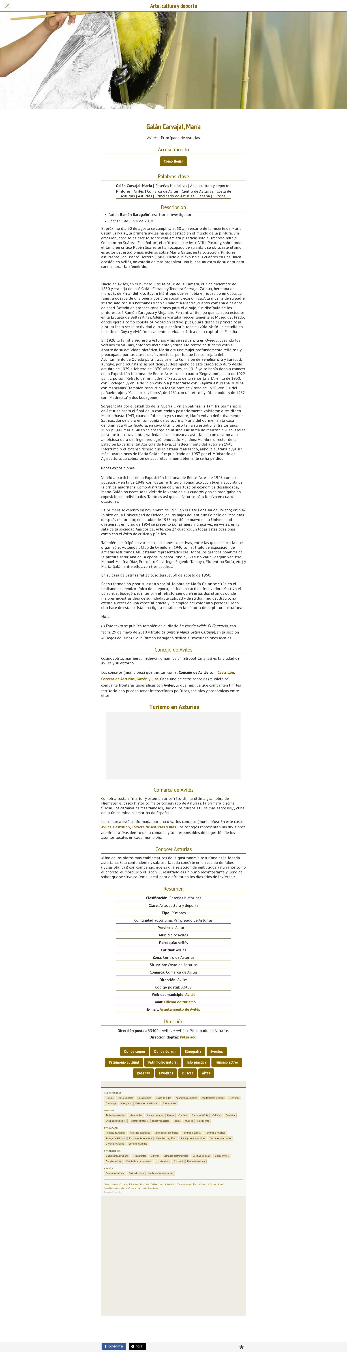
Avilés (106, 826)
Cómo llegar (173, 161)
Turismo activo (226, 1062)
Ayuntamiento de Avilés (180, 1009)
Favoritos (166, 1073)
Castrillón (225, 672)
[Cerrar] (7, 6)
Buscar (187, 1073)
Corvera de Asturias (118, 678)
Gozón (141, 678)
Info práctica (196, 1062)
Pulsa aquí (189, 1037)
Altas (206, 1073)
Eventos (216, 1051)
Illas (154, 678)
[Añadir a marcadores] (241, 1347)
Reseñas (143, 1073)
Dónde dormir (165, 1051)
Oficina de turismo (180, 1001)
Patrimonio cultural (124, 1062)
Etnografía (193, 1051)
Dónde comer (134, 1051)
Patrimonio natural (162, 1062)
